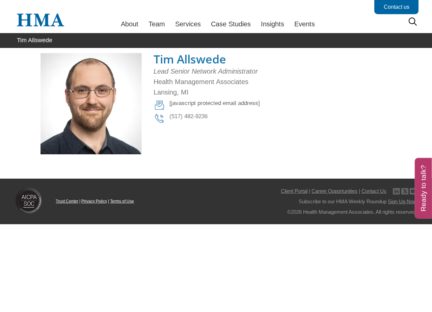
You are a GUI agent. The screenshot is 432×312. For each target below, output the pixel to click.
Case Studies (231, 24)
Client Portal (294, 191)
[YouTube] (413, 191)
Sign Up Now (402, 201)
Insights (272, 24)
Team (156, 24)
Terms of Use (122, 201)
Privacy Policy (94, 201)
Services (188, 24)
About (129, 24)
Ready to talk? (423, 188)
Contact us (396, 7)
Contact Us (373, 191)
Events (304, 24)
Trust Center (67, 201)
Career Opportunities (334, 191)
